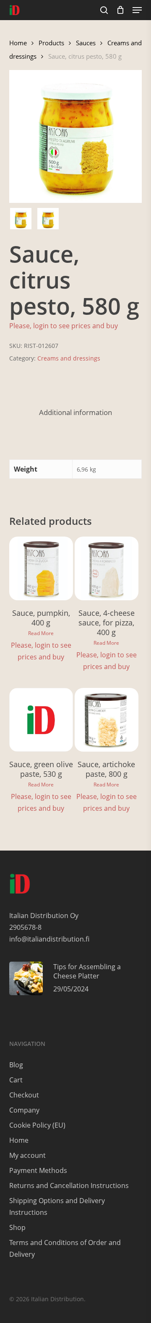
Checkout (24, 1095)
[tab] (75, 412)
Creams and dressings (68, 358)
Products (51, 43)
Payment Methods (38, 1170)
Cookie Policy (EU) (37, 1125)
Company (24, 1110)
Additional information (75, 412)
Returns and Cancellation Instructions (69, 1185)
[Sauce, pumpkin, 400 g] (41, 568)
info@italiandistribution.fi (49, 939)
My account (27, 1155)
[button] (137, 10)
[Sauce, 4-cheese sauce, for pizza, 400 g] (106, 568)
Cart (16, 1079)
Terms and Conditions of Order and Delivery (65, 1248)
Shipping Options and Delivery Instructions (57, 1206)
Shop (17, 1227)
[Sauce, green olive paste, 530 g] (41, 720)
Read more (41, 633)
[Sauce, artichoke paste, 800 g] (106, 720)
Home (18, 43)
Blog (16, 1064)
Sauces (86, 43)
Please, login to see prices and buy (63, 325)
